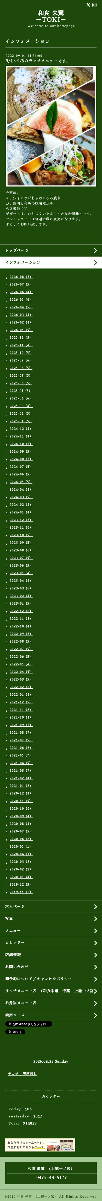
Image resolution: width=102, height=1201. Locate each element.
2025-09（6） (21, 360)
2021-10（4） (21, 717)
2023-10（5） (21, 535)
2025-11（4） (21, 345)
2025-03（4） (21, 406)
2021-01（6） (21, 785)
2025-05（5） (21, 390)
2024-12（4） (21, 428)
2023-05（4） (21, 573)
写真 (9, 918)
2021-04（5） (21, 763)
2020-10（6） (21, 808)
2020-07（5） (21, 831)
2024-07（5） (21, 466)
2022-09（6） (21, 633)
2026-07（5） (21, 284)
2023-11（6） (21, 527)
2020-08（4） (21, 823)
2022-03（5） (21, 679)
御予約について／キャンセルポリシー (38, 979)
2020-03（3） (21, 861)
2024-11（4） (21, 436)
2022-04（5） (21, 671)
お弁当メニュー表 (21, 1003)
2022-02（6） (21, 687)
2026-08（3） (21, 276)
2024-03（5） (21, 497)
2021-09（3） (21, 725)
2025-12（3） (21, 337)
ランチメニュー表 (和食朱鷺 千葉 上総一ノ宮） (51, 991)
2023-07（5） (21, 558)
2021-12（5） (21, 702)
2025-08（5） (21, 368)
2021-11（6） (21, 709)
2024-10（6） (21, 444)
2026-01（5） (21, 330)
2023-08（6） (21, 550)
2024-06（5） (21, 474)
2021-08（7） (21, 732)
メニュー (13, 931)
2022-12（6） (21, 611)
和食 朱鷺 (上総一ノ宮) (36, 1196)
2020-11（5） (21, 801)
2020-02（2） (21, 869)
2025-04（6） (21, 398)
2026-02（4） (21, 322)
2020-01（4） (21, 877)
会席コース (15, 1015)
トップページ (17, 250)
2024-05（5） (21, 482)
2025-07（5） (21, 375)
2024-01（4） (21, 512)
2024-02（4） (21, 504)
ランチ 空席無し (22, 1074)
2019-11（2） (21, 892)
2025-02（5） (21, 413)
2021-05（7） (21, 755)
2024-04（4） (21, 489)
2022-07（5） (21, 649)
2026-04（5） (21, 307)
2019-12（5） (21, 884)
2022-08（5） (21, 641)
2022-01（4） (21, 694)
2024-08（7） (21, 459)
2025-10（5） (21, 352)
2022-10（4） (21, 626)
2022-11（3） (21, 618)
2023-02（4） (21, 595)
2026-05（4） (21, 299)
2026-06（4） (21, 292)
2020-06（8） (21, 839)
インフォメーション (23, 262)
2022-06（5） (21, 656)
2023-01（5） (21, 603)
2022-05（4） (21, 664)
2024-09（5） (21, 451)
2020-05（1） (21, 846)
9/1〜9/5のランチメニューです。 (38, 61)
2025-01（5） (21, 421)
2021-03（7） (21, 770)
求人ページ (15, 906)
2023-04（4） (21, 580)
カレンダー (15, 943)
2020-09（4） (21, 816)
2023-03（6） (21, 588)
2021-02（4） (21, 778)
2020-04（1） (21, 854)
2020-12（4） (21, 793)
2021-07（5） (21, 740)
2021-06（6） (21, 747)
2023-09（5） (21, 542)
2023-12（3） (21, 520)
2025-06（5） (21, 383)
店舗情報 (13, 955)
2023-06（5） (21, 565)
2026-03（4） (21, 314)
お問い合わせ (17, 967)
